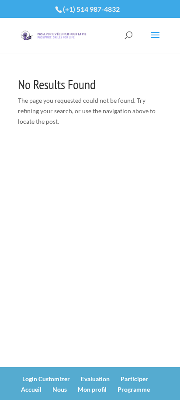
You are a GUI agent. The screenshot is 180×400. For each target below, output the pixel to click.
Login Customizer (46, 379)
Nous (59, 389)
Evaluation (95, 379)
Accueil (31, 389)
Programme (134, 389)
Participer (134, 379)
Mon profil (92, 389)
